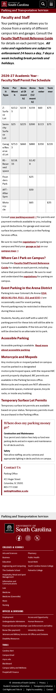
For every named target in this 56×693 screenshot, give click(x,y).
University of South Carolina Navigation (51, 4)
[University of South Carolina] (28, 528)
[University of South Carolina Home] (14, 3)
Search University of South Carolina (43, 4)
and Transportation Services (24, 10)
